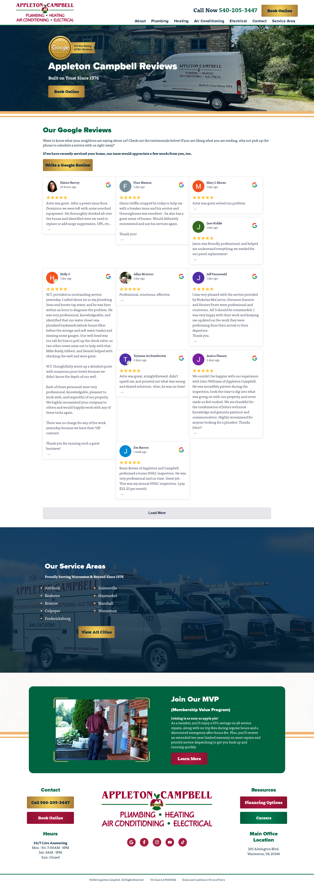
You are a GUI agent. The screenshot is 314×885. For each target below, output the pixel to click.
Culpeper (52, 611)
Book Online (279, 10)
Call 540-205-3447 (50, 802)
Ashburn (52, 588)
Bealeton (52, 595)
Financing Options (263, 802)
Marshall (105, 603)
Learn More (189, 758)
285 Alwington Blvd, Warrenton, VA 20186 (263, 851)
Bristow (51, 603)
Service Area (283, 21)
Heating (181, 21)
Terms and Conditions (194, 880)
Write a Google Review (68, 165)
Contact (259, 21)
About (140, 21)
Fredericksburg (57, 618)
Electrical (238, 21)
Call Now (225, 9)
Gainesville (107, 588)
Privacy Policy (217, 880)
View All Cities (96, 632)
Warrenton (107, 611)
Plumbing (160, 21)
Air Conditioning (209, 21)
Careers (263, 818)
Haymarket (107, 595)
